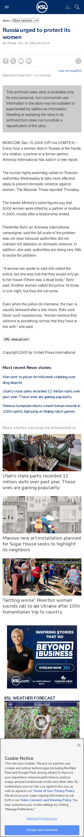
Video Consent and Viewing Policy (45, 800)
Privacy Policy (64, 791)
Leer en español (69, 70)
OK (78, 745)
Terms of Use (43, 791)
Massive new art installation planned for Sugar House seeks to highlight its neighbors (42, 544)
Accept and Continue (42, 830)
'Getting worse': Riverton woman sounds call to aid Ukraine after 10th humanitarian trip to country (41, 606)
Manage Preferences (42, 819)
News (6, 21)
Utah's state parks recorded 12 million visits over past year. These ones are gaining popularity (39, 482)
